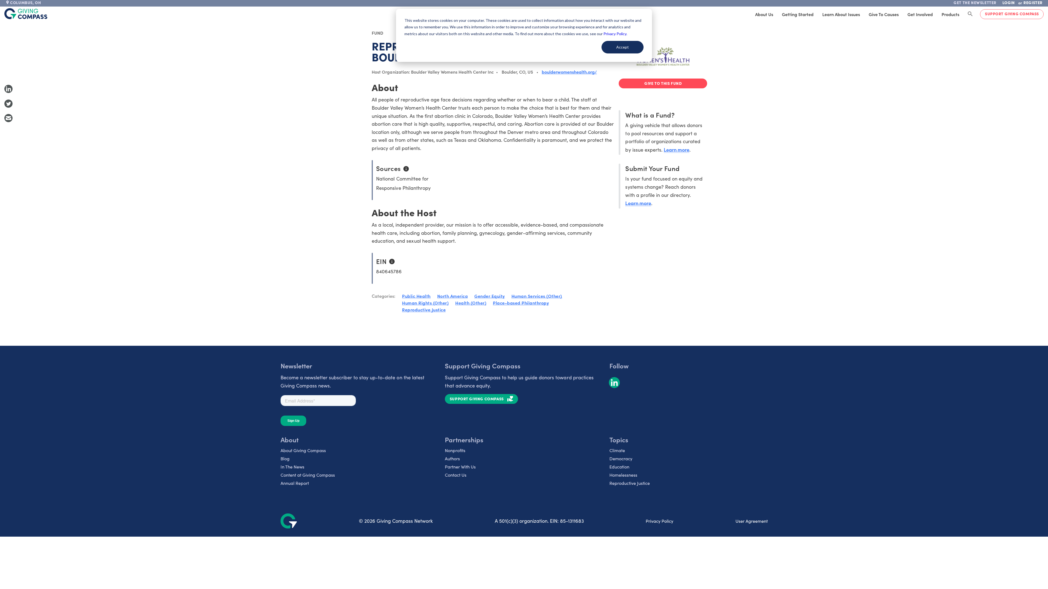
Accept (622, 47)
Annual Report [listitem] (295, 483)
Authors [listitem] (452, 458)
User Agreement (752, 521)
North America (452, 296)
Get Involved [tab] (920, 14)
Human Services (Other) (536, 296)
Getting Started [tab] (798, 14)
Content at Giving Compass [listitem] (308, 475)
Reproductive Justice (424, 309)
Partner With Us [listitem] (460, 467)
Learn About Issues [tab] (841, 14)
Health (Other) (470, 303)
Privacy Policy (659, 521)
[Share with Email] (8, 118)
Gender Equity (489, 296)
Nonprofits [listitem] (455, 450)
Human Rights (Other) (425, 303)
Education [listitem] (619, 467)
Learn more (676, 149)
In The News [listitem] (292, 467)
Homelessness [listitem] (623, 475)
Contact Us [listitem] (455, 475)
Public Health (416, 296)
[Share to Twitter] (8, 104)
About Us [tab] (764, 14)
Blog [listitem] (285, 458)
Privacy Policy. (615, 33)
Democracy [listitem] (620, 458)
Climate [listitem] (617, 450)
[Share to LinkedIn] (8, 89)
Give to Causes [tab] (884, 14)
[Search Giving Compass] (970, 14)
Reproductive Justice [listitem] (629, 483)
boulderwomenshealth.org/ (569, 72)
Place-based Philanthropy (521, 303)
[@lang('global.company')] (25, 13)
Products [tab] (950, 14)
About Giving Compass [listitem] (303, 450)
